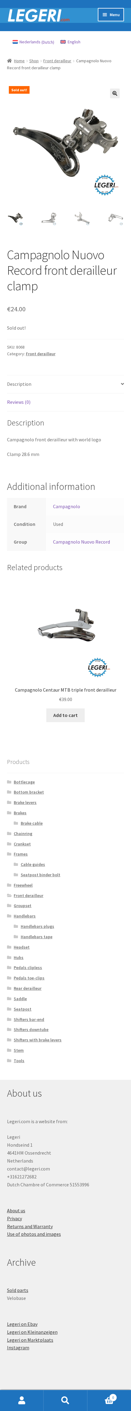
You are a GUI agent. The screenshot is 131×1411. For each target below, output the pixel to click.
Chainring (23, 833)
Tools (19, 1060)
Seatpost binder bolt (40, 874)
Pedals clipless (28, 967)
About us (16, 1210)
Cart (100, 1395)
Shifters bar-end (29, 1019)
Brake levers (25, 802)
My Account (22, 1400)
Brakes (20, 813)
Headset (22, 947)
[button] (115, 93)
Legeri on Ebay (22, 1324)
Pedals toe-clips (29, 978)
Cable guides (33, 864)
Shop (34, 60)
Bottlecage (24, 782)
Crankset (22, 844)
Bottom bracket (29, 792)
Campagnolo (66, 506)
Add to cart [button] (65, 715)
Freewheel (23, 885)
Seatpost (22, 1009)
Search (65, 1400)
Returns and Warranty (30, 1226)
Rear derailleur (27, 988)
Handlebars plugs (37, 926)
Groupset (22, 905)
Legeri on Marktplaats (30, 1340)
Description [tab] (19, 384)
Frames (21, 854)
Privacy (14, 1218)
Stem (19, 1050)
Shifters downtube (31, 1029)
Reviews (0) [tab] (18, 402)
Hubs (18, 957)
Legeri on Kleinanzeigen (32, 1332)
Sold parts (17, 1290)
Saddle (20, 998)
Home (19, 60)
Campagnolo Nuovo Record (81, 542)
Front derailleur (57, 60)
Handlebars (25, 916)
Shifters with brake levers (38, 1040)
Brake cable (32, 823)
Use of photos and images (34, 1234)
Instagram (18, 1347)
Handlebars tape (36, 936)
